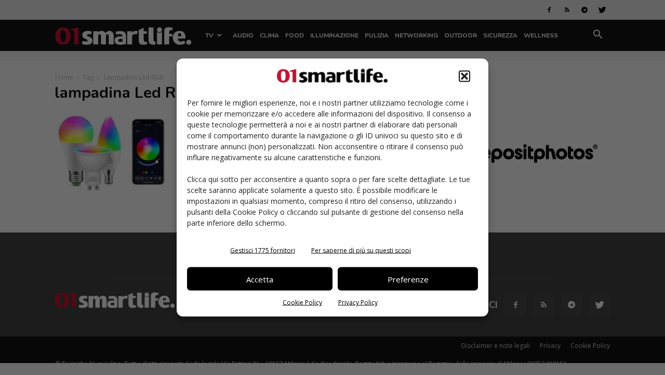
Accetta (259, 279)
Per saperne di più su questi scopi (361, 250)
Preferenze (408, 279)
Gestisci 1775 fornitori (262, 250)
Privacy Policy (358, 302)
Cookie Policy (302, 302)
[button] (464, 76)
